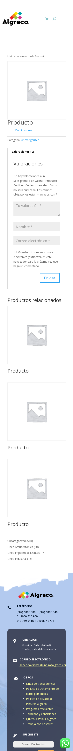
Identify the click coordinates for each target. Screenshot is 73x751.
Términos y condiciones (41, 714)
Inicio (10, 56)
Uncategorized (24, 56)
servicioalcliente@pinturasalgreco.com (44, 665)
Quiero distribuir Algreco (41, 719)
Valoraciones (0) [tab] (22, 151)
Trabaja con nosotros (40, 724)
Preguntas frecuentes (39, 709)
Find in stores (23, 130)
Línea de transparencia (40, 683)
